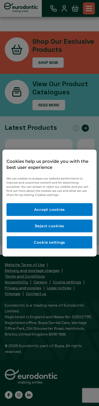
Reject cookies (49, 226)
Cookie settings (49, 242)
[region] (49, 203)
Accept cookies (49, 209)
